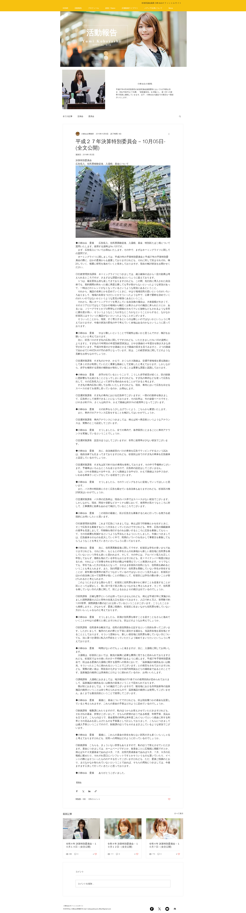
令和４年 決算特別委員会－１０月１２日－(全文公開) (123, 845)
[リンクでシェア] (95, 791)
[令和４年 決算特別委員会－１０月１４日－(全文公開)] (81, 828)
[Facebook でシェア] (77, 791)
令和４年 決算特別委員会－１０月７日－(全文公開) (164, 845)
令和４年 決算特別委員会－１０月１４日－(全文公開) (81, 845)
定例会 (80, 116)
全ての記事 (67, 116)
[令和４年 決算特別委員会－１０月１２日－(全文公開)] (123, 828)
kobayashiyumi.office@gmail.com (99, 909)
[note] (175, 909)
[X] (159, 909)
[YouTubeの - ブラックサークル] (167, 909)
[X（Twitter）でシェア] (83, 791)
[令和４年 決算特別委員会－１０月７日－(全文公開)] (164, 828)
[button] (180, 116)
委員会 (91, 116)
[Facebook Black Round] (152, 909)
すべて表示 (178, 813)
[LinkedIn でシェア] (89, 791)
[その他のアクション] (168, 133)
